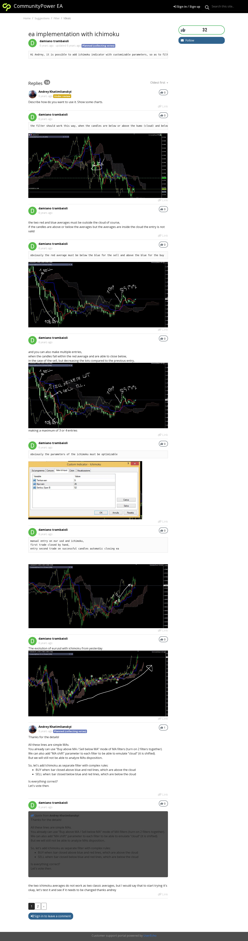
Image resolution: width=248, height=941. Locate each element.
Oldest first (158, 83)
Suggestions (42, 18)
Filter (57, 18)
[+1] (183, 30)
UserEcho (149, 936)
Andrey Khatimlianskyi (55, 92)
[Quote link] (33, 815)
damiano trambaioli (54, 41)
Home (27, 18)
